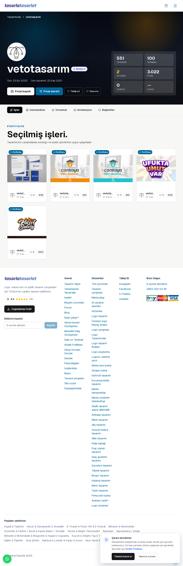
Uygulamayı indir (21, 309)
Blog (67, 312)
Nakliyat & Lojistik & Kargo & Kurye (62, 540)
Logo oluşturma (101, 352)
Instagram (124, 284)
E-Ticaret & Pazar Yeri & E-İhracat (86, 526)
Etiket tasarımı (100, 419)
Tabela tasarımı (100, 470)
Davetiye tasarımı (102, 465)
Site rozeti (70, 383)
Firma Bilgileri (71, 363)
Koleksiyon (84, 110)
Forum (68, 307)
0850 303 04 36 (157, 289)
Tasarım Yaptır (72, 284)
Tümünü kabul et (123, 556)
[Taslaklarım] (166, 6)
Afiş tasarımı (98, 424)
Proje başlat (23, 91)
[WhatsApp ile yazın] (7, 559)
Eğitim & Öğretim (13, 540)
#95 (127, 195)
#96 (84, 195)
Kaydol (51, 325)
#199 (41, 195)
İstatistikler (70, 368)
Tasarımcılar (14, 17)
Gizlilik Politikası (73, 344)
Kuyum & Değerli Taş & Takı (87, 535)
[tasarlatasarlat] (20, 5)
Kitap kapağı (99, 443)
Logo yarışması (100, 329)
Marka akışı (98, 297)
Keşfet (67, 297)
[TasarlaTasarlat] (20, 278)
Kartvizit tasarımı (101, 375)
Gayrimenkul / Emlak (128, 531)
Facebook (125, 289)
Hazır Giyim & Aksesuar (98, 540)
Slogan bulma (99, 370)
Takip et (75, 91)
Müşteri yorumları (74, 302)
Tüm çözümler (100, 284)
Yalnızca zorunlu (147, 556)
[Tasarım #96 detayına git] (70, 168)
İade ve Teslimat (73, 339)
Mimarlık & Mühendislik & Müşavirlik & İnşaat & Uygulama (36, 535)
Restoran (108, 531)
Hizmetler (97, 311)
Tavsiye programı (74, 378)
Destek (68, 358)
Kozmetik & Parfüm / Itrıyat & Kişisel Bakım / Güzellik (34, 531)
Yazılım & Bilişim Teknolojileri (84, 531)
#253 (40, 252)
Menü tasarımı (100, 485)
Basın (67, 373)
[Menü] (175, 5)
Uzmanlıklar (37, 110)
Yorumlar (61, 110)
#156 (170, 195)
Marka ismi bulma (101, 365)
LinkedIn (123, 299)
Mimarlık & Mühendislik (121, 526)
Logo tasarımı (99, 316)
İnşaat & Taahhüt (14, 526)
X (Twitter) (124, 294)
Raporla (94, 91)
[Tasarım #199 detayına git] (26, 168)
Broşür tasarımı (100, 475)
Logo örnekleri (100, 505)
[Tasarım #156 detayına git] (156, 168)
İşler (16, 110)
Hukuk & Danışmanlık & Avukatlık (45, 526)
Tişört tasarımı (100, 490)
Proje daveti (51, 91)
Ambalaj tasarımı (101, 414)
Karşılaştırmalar (73, 388)
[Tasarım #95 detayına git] (113, 168)
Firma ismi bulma (101, 495)
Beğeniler (108, 110)
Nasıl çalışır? (71, 317)
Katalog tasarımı (101, 480)
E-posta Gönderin (157, 284)
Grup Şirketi (32, 540)
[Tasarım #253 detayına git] (26, 225)
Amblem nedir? (100, 500)
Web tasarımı (99, 438)
